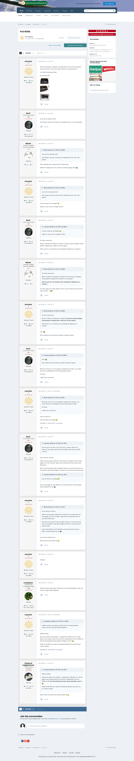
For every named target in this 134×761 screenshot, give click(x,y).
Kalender (38, 15)
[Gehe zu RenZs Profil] (29, 125)
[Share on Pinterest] (28, 741)
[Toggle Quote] (43, 150)
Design (64, 753)
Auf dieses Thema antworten (75, 45)
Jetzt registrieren (109, 3)
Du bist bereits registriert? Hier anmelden (89, 3)
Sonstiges (38, 11)
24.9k (31, 81)
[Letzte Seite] (33, 53)
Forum (20, 15)
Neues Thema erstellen (55, 45)
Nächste (28, 53)
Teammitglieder (55, 15)
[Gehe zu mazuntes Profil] (22, 38)
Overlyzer (64, 11)
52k (26, 81)
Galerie (46, 15)
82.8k (27, 605)
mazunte (30, 37)
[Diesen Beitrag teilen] (83, 61)
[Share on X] (19, 741)
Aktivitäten (29, 11)
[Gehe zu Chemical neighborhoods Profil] (29, 677)
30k (27, 134)
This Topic (106, 10)
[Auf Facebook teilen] (22, 741)
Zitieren (46, 104)
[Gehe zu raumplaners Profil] (29, 596)
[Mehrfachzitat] (41, 104)
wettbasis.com (93, 54)
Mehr (72, 11)
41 (32, 164)
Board (21, 11)
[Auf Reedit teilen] (25, 741)
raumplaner (28, 583)
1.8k (31, 134)
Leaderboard (47, 11)
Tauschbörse (40, 39)
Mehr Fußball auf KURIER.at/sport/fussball (102, 34)
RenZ (28, 113)
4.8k (27, 164)
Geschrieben (46, 61)
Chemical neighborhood (28, 664)
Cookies (77, 753)
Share (62, 38)
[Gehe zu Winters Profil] (29, 155)
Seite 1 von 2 (40, 53)
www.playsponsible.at (86, 756)
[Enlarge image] (76, 167)
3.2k (32, 686)
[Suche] (114, 10)
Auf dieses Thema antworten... (39, 726)
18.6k (26, 686)
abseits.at (56, 11)
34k (32, 605)
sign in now (58, 718)
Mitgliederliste (29, 15)
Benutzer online (66, 15)
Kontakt (71, 753)
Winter (28, 143)
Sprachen (57, 753)
